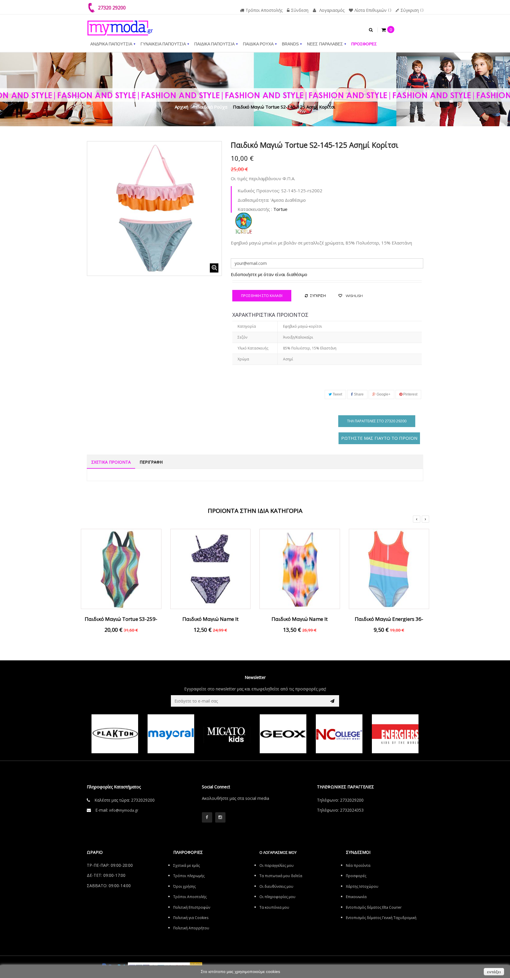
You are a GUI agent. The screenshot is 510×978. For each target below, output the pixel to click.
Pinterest (409, 394)
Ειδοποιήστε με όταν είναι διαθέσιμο (269, 274)
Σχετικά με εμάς (186, 865)
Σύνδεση (299, 10)
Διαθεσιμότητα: (253, 200)
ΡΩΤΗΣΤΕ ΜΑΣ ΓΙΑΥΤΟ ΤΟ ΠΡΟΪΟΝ (379, 438)
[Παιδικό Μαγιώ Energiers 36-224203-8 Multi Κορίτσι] (389, 568)
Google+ (383, 394)
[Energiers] (395, 734)
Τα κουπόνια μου (274, 907)
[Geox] (283, 734)
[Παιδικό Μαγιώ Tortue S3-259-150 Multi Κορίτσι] (121, 568)
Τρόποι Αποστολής (264, 10)
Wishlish (354, 295)
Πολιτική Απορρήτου (191, 928)
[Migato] (227, 734)
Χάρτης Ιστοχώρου (362, 886)
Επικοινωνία (356, 896)
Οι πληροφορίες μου (277, 896)
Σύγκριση (410, 10)
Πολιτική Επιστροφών (191, 907)
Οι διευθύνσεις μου (276, 886)
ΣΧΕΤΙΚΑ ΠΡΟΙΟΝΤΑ (111, 462)
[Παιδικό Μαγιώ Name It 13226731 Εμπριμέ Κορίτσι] (300, 568)
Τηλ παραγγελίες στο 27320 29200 (376, 421)
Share (358, 394)
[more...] (243, 223)
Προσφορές (356, 875)
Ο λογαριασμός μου (278, 852)
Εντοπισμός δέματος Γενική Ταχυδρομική (381, 917)
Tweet (337, 394)
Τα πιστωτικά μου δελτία (280, 875)
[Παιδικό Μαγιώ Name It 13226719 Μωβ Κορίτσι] (211, 568)
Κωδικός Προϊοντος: (259, 190)
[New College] (339, 734)
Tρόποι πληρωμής (189, 875)
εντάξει (494, 971)
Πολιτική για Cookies (190, 917)
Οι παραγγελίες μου (276, 865)
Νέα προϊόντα (358, 865)
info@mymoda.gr (123, 810)
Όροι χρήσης (184, 886)
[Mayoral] (170, 734)
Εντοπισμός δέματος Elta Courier (374, 907)
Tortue (280, 209)
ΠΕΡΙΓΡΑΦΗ (151, 462)
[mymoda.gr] (120, 25)
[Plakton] (114, 734)
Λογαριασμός (331, 10)
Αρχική (181, 107)
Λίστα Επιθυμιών (370, 10)
